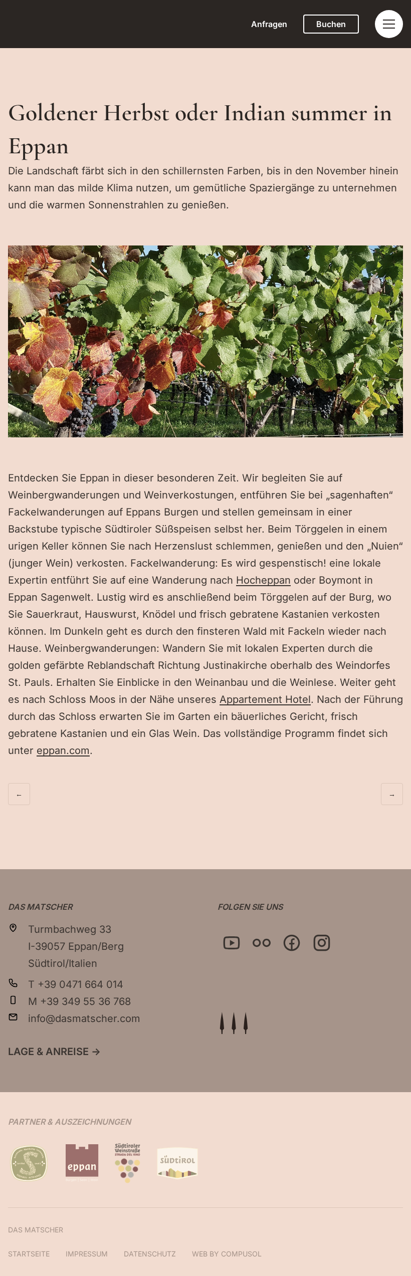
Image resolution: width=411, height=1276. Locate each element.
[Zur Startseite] (234, 1023)
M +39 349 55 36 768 (79, 1001)
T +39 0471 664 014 (75, 984)
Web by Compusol (227, 1253)
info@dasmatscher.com (84, 1018)
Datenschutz (150, 1253)
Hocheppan (263, 580)
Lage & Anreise (54, 1052)
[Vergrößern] (390, 258)
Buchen (331, 24)
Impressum (87, 1253)
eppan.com (63, 750)
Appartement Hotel (265, 699)
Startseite (29, 1253)
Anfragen (269, 24)
